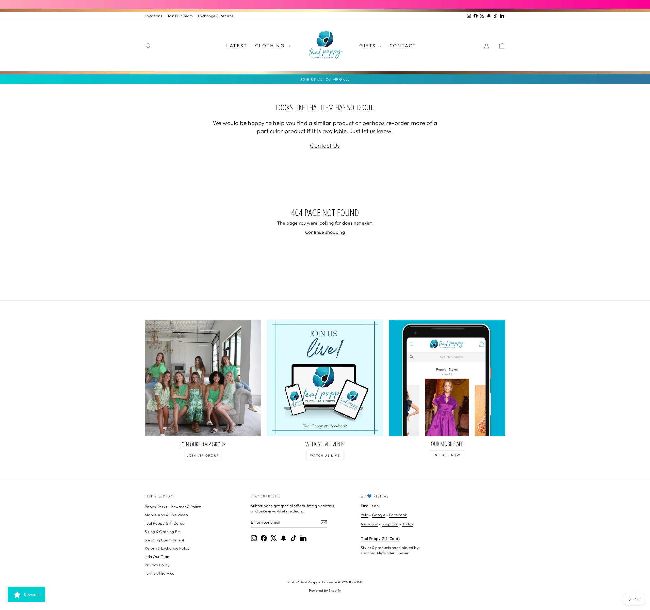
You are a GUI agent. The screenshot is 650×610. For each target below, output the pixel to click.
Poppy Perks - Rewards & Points (173, 506)
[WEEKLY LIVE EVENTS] (325, 378)
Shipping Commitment (164, 540)
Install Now (446, 455)
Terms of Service (159, 573)
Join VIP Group (203, 455)
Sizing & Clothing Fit (162, 531)
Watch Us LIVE (325, 455)
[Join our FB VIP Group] (203, 378)
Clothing (271, 46)
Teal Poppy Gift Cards (164, 523)
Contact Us (325, 145)
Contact (402, 46)
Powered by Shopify (325, 590)
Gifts (368, 46)
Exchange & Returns (215, 15)
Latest (237, 46)
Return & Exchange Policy (167, 548)
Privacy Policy (157, 564)
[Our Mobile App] (447, 378)
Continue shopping (325, 232)
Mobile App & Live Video (166, 514)
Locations (153, 15)
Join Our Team (180, 15)
